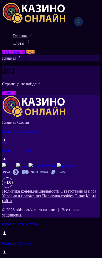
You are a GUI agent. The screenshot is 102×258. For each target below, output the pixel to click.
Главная (20, 36)
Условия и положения (21, 196)
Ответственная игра (78, 191)
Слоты (19, 43)
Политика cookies (57, 196)
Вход (30, 52)
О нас (80, 196)
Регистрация (13, 52)
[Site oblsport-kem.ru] (37, 24)
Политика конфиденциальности (30, 191)
